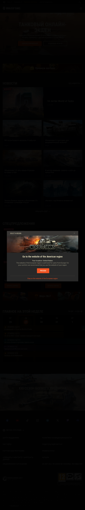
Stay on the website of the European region (42, 278)
